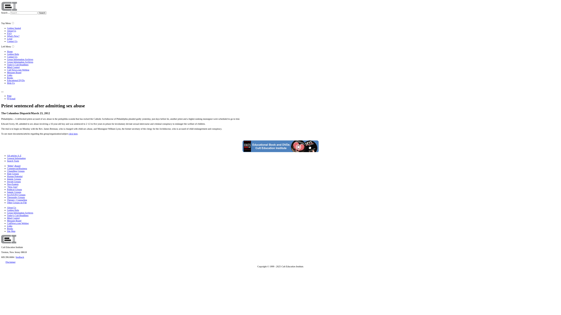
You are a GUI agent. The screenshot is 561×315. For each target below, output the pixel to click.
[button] (13, 23)
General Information (16, 158)
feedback (20, 257)
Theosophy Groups (16, 197)
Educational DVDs (16, 80)
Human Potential (14, 176)
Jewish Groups (14, 181)
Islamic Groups (14, 179)
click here (73, 134)
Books (10, 78)
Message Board (14, 72)
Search (42, 13)
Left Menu (6, 46)
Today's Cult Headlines (17, 64)
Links (9, 75)
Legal (9, 38)
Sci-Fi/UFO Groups (16, 195)
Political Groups (14, 189)
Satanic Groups (14, 192)
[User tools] (2, 91)
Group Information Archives (20, 59)
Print (9, 96)
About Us (11, 31)
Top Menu (6, 23)
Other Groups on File (17, 202)
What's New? (13, 36)
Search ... (5, 13)
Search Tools (13, 161)
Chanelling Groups (16, 171)
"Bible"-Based (13, 166)
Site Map (11, 231)
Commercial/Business (17, 168)
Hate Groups (13, 174)
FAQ (9, 33)
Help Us (11, 83)
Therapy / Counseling (17, 200)
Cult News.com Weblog (18, 70)
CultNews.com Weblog (18, 223)
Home (10, 51)
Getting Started (14, 28)
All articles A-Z (14, 155)
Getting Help (13, 54)
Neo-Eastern (13, 184)
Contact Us (12, 41)
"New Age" (12, 187)
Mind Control (13, 67)
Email (12, 98)
